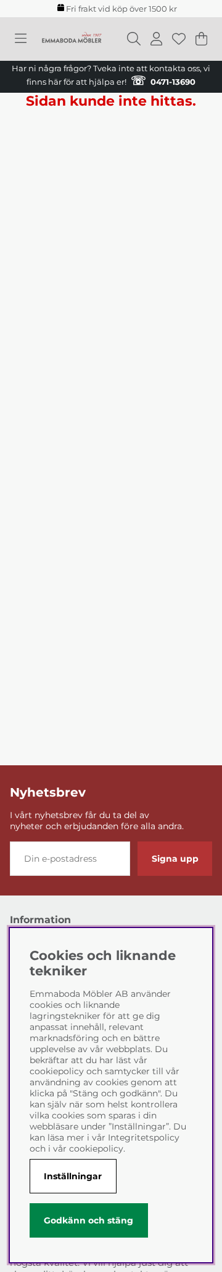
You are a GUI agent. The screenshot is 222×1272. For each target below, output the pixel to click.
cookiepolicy (96, 1148)
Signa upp (175, 858)
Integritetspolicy (143, 1137)
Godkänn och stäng (88, 1220)
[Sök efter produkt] (134, 38)
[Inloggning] (156, 38)
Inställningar (73, 1176)
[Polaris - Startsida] (71, 38)
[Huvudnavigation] (20, 38)
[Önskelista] (179, 38)
